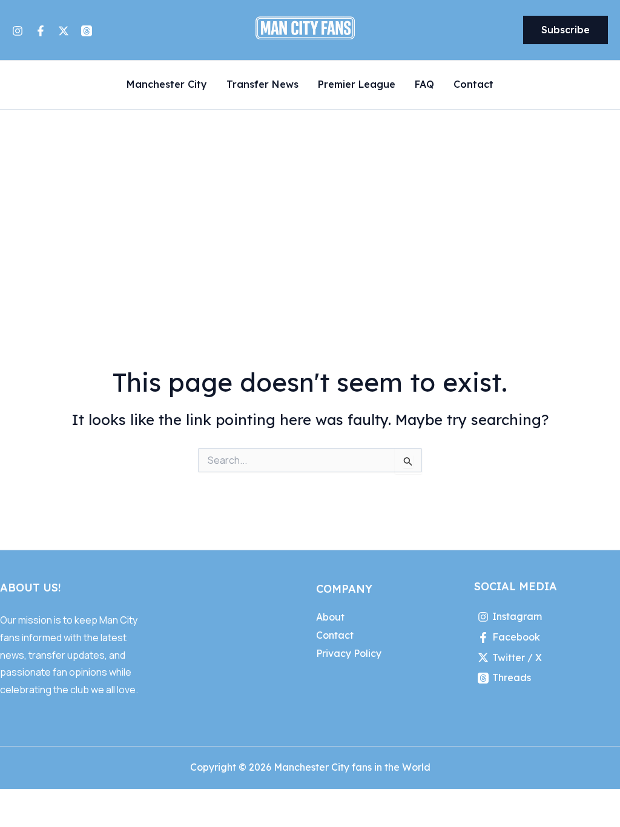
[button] (565, 30)
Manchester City (167, 84)
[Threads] (86, 30)
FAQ (424, 84)
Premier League (356, 84)
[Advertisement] (310, 200)
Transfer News (262, 84)
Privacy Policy (348, 653)
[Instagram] (17, 30)
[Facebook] (40, 30)
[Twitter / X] (63, 30)
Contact (473, 84)
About (330, 617)
